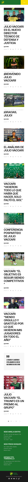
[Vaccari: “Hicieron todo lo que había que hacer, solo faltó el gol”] (14, 171)
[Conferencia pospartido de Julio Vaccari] (14, 219)
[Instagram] (16, 478)
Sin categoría (19, 109)
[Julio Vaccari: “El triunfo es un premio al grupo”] (14, 382)
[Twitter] (11, 478)
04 (16, 421)
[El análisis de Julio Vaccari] (14, 135)
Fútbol (13, 24)
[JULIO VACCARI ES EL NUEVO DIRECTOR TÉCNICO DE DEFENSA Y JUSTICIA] (14, 14)
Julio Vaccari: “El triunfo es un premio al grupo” (14, 401)
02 (11, 421)
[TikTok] (19, 478)
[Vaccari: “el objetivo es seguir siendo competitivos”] (14, 259)
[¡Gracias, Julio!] (14, 100)
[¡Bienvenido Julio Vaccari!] (14, 62)
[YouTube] (14, 478)
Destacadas (7, 24)
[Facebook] (9, 478)
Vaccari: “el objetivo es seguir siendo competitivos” (14, 278)
